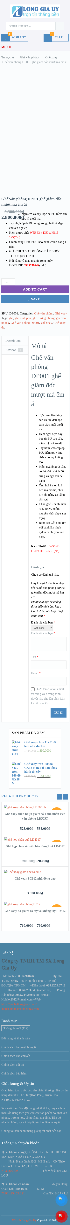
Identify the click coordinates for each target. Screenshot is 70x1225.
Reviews (13, 349)
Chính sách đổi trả (12, 1064)
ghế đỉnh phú (23, 318)
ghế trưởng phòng (43, 318)
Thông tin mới (16, 1028)
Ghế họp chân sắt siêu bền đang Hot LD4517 (35, 846)
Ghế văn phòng (43, 313)
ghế (11, 318)
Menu (6, 47)
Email (36, 673)
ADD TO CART (35, 289)
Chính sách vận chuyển (15, 1056)
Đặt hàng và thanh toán (15, 1038)
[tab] (15, 340)
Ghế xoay (61, 313)
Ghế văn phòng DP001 (25, 322)
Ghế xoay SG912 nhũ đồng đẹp (35, 878)
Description (13, 340)
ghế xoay (46, 322)
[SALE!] (25, 807)
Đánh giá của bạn (43, 622)
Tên (34, 657)
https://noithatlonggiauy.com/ (19, 1004)
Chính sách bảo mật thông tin (19, 1047)
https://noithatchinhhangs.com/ (20, 1008)
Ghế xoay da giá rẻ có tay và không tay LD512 (35, 910)
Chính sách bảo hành (14, 1073)
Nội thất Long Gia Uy (24, 1220)
